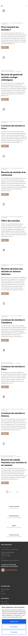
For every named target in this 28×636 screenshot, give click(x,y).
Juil (4, 204)
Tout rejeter (14, 632)
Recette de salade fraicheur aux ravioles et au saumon (14, 462)
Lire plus (4, 47)
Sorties (8, 409)
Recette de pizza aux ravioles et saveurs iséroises (12, 271)
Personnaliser (14, 626)
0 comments (4, 24)
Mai (4, 396)
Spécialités (8, 362)
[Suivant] (20, 491)
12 (17, 491)
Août (3, 57)
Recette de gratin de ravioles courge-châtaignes (12, 77)
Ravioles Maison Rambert (16, 23)
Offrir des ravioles (10, 220)
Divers (2, 23)
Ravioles (7, 23)
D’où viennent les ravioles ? (10, 28)
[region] (14, 620)
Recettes (11, 70)
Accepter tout (14, 621)
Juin (4, 350)
